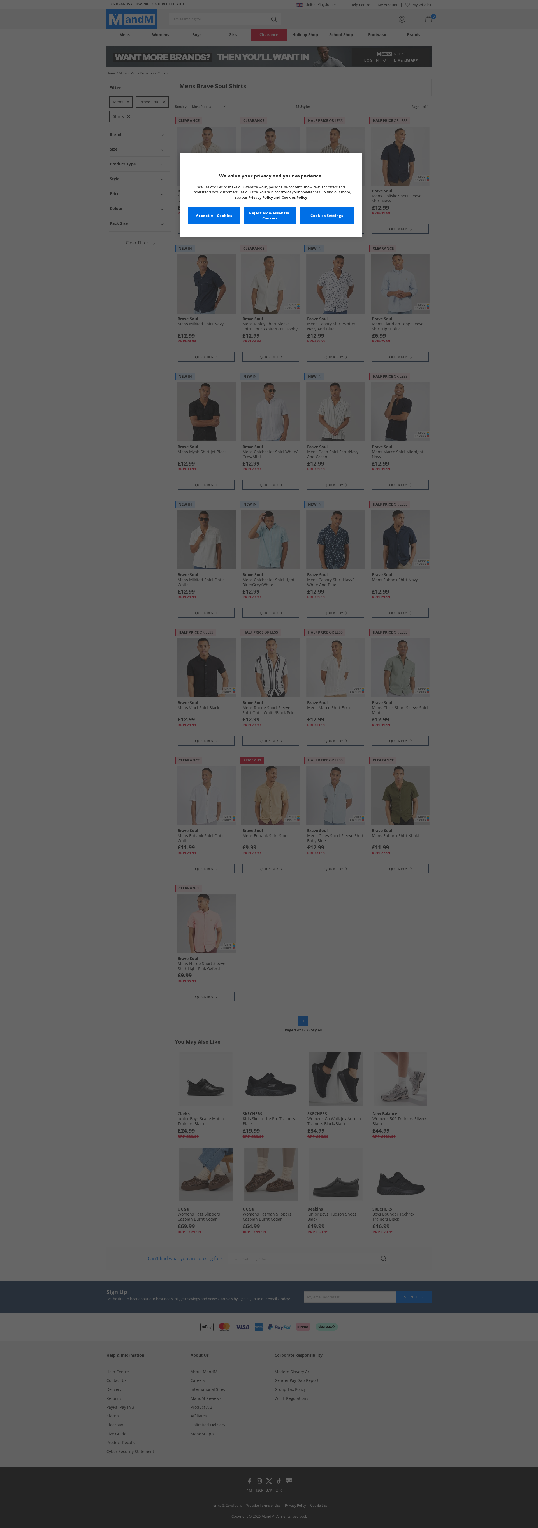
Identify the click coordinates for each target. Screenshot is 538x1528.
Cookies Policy (294, 197)
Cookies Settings (326, 215)
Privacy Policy (260, 197)
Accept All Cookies (214, 215)
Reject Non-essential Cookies (270, 216)
